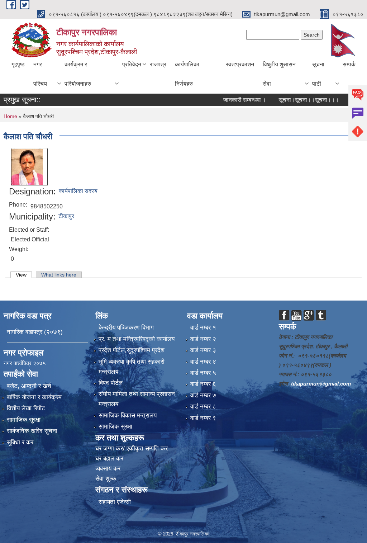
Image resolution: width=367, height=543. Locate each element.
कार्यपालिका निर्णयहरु (187, 74)
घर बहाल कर (109, 458)
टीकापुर (66, 216)
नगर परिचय (40, 74)
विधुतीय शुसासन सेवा (279, 74)
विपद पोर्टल (111, 382)
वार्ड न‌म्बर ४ (203, 361)
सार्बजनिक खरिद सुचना (32, 431)
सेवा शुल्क (105, 478)
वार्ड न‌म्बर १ (203, 327)
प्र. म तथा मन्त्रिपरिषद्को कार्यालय (137, 339)
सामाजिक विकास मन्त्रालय (128, 415)
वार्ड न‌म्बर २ (203, 339)
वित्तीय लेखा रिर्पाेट (26, 408)
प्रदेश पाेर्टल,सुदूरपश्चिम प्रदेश (132, 350)
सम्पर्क (349, 64)
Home (10, 116)
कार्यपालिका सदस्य (78, 191)
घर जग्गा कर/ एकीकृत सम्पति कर (131, 448)
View (24, 275)
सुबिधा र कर (20, 442)
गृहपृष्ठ (18, 64)
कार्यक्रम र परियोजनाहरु (78, 74)
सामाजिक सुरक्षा (23, 419)
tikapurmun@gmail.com (321, 384)
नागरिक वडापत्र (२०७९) (35, 332)
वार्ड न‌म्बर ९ (203, 418)
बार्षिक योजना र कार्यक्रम (34, 397)
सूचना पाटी (318, 74)
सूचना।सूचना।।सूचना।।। (299, 100)
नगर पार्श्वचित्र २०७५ (25, 363)
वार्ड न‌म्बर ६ (203, 384)
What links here (58, 275)
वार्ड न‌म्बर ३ (203, 350)
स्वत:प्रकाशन (240, 64)
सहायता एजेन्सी (115, 502)
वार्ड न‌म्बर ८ (203, 406)
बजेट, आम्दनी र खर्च (29, 386)
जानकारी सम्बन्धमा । (235, 100)
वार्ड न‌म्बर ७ (203, 395)
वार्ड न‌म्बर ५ (203, 372)
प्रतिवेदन (131, 64)
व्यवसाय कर (107, 468)
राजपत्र (158, 64)
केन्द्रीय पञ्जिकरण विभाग (126, 327)
